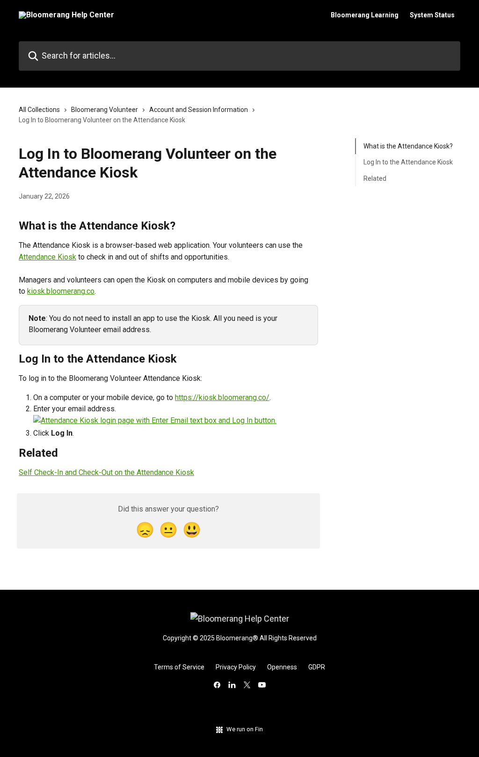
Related (374, 178)
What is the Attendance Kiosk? (408, 146)
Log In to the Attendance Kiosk (408, 162)
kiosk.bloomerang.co (60, 291)
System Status (432, 15)
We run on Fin (244, 729)
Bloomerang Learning (365, 15)
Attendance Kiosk (47, 256)
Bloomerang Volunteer (104, 109)
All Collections (39, 109)
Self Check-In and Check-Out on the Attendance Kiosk (106, 472)
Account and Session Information (198, 109)
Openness (282, 667)
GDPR (316, 667)
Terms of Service (179, 667)
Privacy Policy (236, 667)
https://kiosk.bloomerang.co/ (222, 397)
